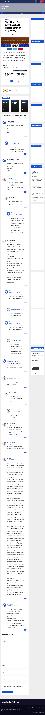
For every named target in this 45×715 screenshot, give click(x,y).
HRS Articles (31, 710)
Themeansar (3, 710)
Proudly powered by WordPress (7, 709)
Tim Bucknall (14, 308)
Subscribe (35, 368)
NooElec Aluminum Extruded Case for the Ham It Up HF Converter (20, 75)
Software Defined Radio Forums (38, 712)
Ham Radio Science (10, 702)
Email (3, 672)
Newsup (17, 709)
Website (4, 679)
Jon (7, 458)
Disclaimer (34, 707)
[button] (41, 13)
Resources (42, 710)
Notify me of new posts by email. (11, 689)
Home (27, 707)
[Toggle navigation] (21, 13)
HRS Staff (14, 90)
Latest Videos (36, 710)
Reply (25, 136)
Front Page (39, 707)
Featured (7, 19)
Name (3, 665)
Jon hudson (9, 423)
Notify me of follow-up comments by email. (13, 686)
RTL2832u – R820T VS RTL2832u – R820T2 (9, 74)
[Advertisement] (37, 237)
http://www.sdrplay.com (12, 434)
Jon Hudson (9, 178)
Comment (4, 641)
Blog (30, 707)
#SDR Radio (15, 34)
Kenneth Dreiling (10, 359)
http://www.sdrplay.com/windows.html (15, 596)
